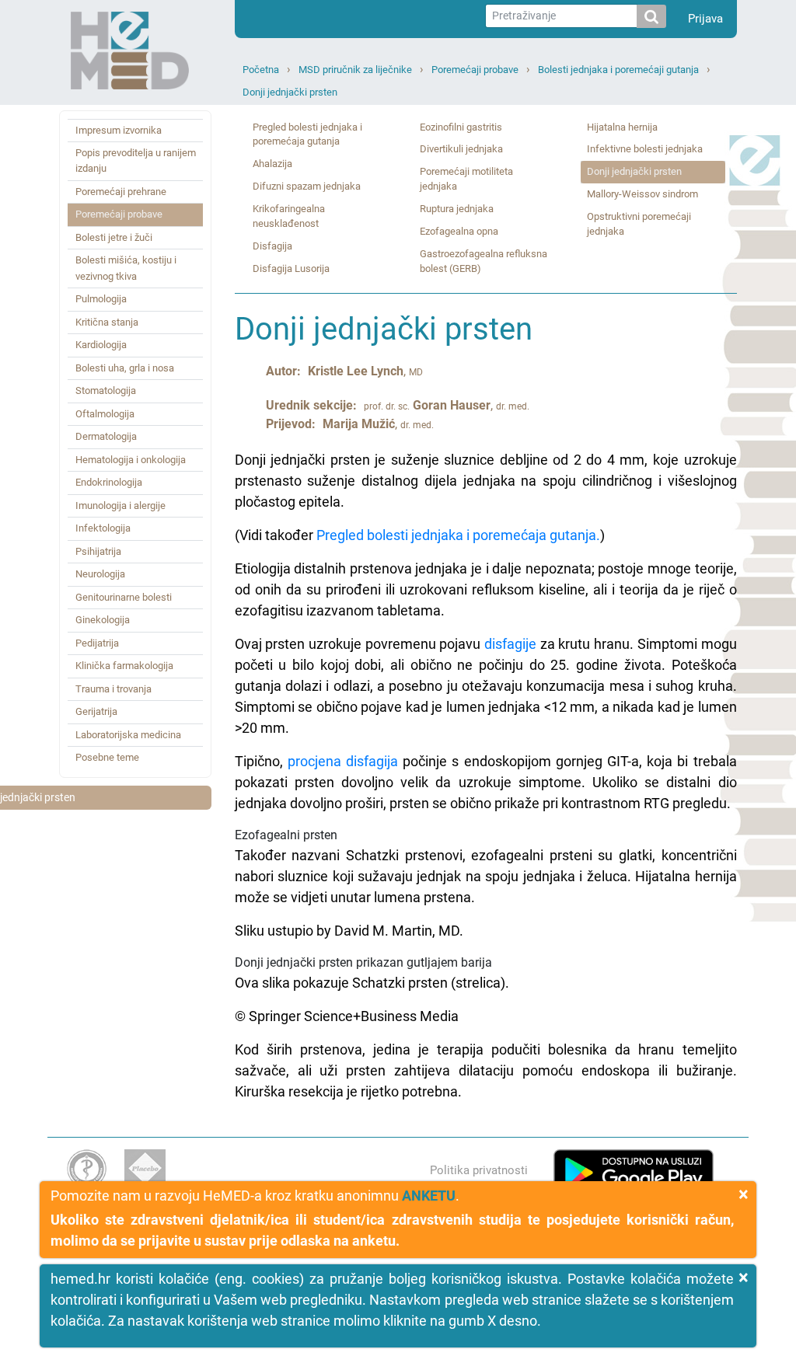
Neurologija (100, 574)
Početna (261, 69)
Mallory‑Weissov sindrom (642, 194)
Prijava (705, 19)
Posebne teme (107, 757)
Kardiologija (101, 344)
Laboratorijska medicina (128, 735)
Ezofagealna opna (459, 231)
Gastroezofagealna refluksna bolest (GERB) (483, 261)
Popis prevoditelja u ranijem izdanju (135, 160)
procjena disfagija (343, 761)
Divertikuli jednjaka (461, 149)
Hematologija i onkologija (130, 459)
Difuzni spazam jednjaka (307, 186)
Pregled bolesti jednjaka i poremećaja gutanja (307, 134)
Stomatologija (105, 390)
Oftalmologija (104, 414)
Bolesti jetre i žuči (113, 237)
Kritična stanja (106, 322)
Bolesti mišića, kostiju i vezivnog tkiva (125, 267)
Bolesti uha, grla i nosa (124, 368)
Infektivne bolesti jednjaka (645, 149)
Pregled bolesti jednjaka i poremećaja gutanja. (458, 535)
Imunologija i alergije (120, 505)
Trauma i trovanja (113, 689)
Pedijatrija (97, 643)
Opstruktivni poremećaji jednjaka (639, 224)
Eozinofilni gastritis (461, 127)
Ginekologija (102, 620)
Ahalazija (272, 163)
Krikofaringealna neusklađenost (289, 216)
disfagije (510, 644)
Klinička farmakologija (124, 665)
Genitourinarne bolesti (123, 597)
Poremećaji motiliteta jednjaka (466, 179)
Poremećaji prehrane (120, 191)
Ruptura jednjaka (457, 208)
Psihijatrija (98, 551)
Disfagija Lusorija (291, 268)
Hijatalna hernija (622, 127)
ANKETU (429, 1195)
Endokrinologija (108, 482)
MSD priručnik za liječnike (355, 69)
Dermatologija (106, 436)
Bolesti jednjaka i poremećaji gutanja (618, 69)
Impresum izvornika (118, 130)
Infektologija (103, 528)
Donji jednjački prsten (290, 92)
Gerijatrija (96, 711)
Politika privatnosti (479, 1170)
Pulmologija (101, 299)
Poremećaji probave (474, 69)
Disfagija (272, 246)
